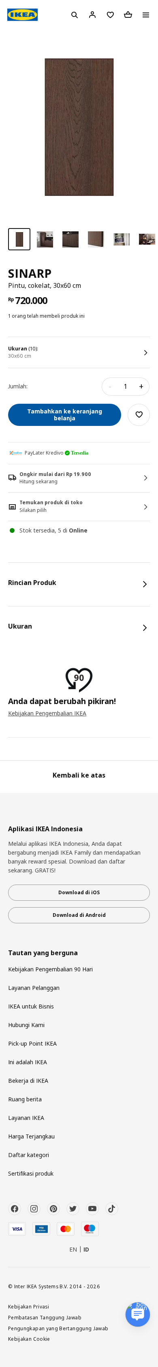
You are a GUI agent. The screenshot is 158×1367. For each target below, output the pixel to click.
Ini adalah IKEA (27, 1062)
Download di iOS (79, 892)
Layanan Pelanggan (34, 988)
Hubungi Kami (26, 1025)
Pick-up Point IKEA (32, 1043)
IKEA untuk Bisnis (31, 1006)
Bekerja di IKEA (28, 1080)
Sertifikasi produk (30, 1173)
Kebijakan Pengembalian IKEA (47, 713)
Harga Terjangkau (31, 1136)
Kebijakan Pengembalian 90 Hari (50, 969)
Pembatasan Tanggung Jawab (44, 1317)
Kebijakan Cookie (29, 1339)
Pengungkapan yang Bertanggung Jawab (58, 1328)
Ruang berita (25, 1099)
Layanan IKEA (26, 1118)
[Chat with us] (138, 1314)
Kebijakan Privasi (28, 1306)
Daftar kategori (28, 1155)
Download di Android (79, 915)
